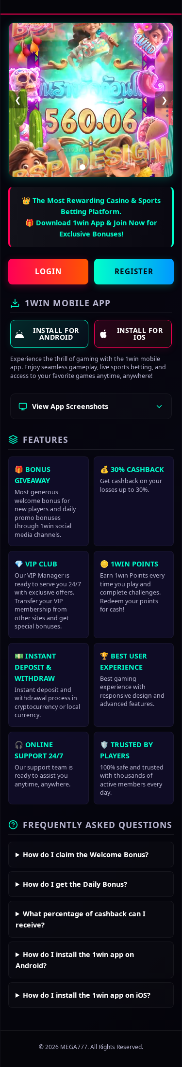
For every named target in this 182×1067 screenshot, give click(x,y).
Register (134, 271)
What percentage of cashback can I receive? (81, 919)
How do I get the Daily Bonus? (75, 884)
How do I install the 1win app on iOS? (86, 995)
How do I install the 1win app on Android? (75, 960)
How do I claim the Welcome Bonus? (86, 854)
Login (48, 271)
